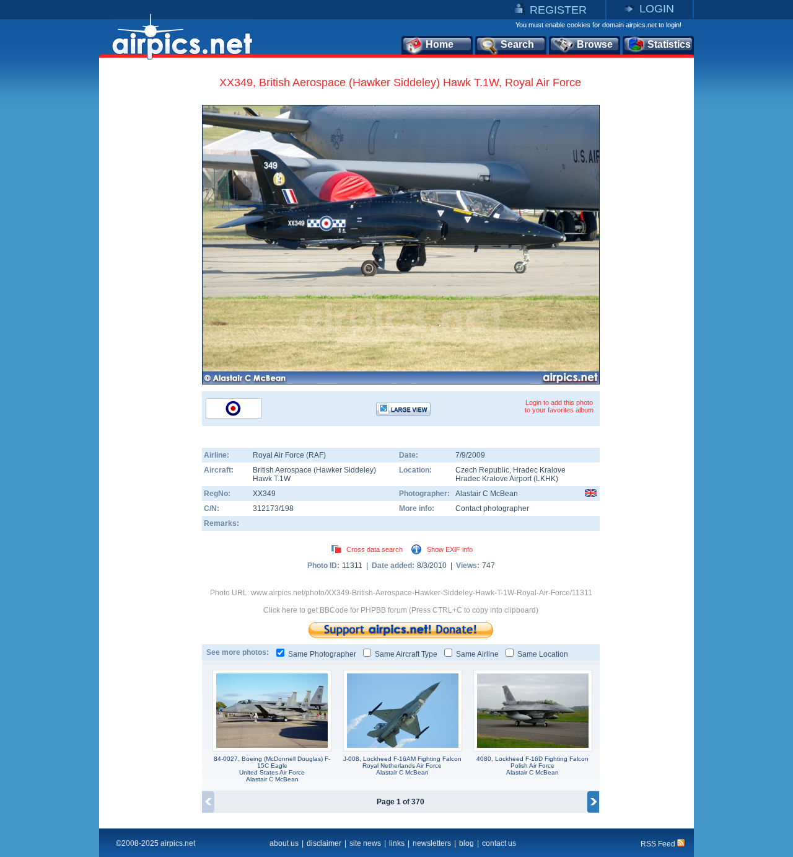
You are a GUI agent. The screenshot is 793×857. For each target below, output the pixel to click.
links (397, 843)
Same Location (542, 654)
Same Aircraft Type (406, 654)
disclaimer (324, 843)
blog (466, 843)
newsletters (432, 843)
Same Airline (477, 654)
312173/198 (273, 508)
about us (284, 843)
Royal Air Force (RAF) (289, 455)
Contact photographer (492, 508)
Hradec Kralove (539, 470)
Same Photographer (322, 654)
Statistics (669, 44)
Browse (595, 44)
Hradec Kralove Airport (493, 478)
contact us (499, 843)
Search (517, 44)
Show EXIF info (450, 549)
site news (365, 843)
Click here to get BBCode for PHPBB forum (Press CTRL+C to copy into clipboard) (400, 610)
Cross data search (374, 549)
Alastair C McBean (486, 493)
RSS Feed (659, 844)
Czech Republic (482, 470)
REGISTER (558, 10)
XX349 (264, 493)
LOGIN (656, 8)
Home (439, 44)
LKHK (546, 478)
